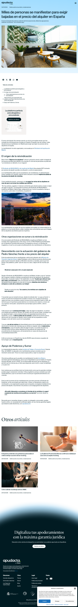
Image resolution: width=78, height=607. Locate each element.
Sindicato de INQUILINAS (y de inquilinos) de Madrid (18, 168)
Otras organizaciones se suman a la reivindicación (15, 95)
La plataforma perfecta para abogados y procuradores (14, 89)
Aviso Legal (66, 604)
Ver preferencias (70, 601)
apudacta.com (26, 403)
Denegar (57, 601)
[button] (75, 588)
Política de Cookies (50, 604)
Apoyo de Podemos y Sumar (11, 102)
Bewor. (16, 571)
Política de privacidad (59, 604)
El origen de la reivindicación (11, 92)
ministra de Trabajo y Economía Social (34, 349)
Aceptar (45, 601)
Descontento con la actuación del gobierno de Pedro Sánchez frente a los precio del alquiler (14, 99)
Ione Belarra (41, 358)
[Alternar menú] (75, 3)
